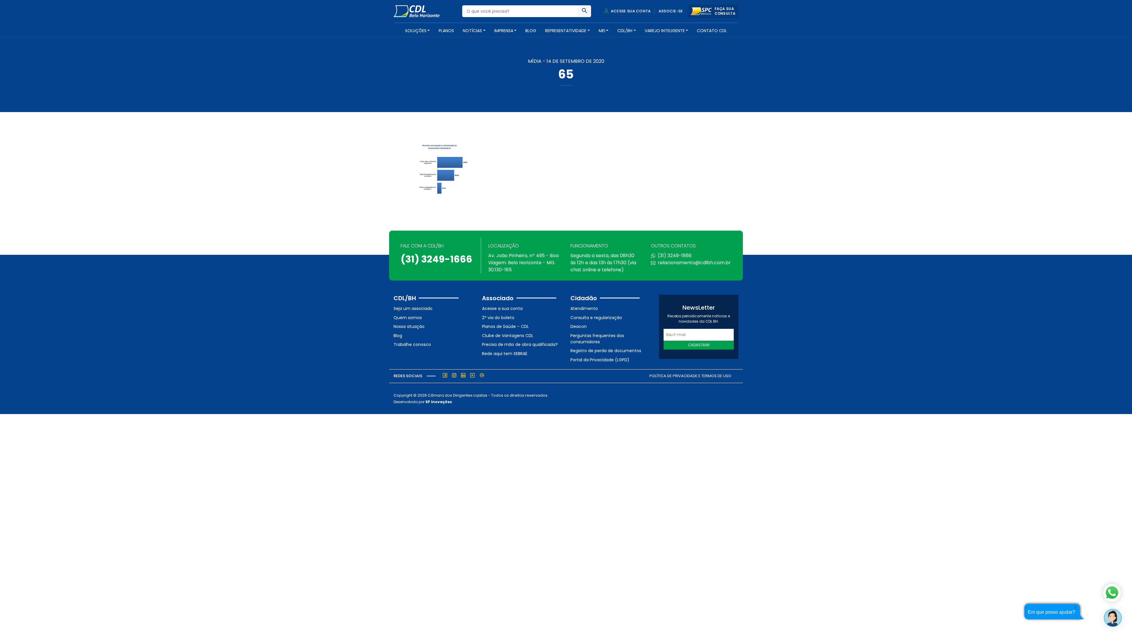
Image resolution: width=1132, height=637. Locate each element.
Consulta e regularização (596, 318)
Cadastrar (699, 344)
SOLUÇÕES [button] (416, 31)
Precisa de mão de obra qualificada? (520, 344)
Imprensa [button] (503, 31)
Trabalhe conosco (412, 344)
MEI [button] (602, 31)
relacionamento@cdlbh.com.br (694, 262)
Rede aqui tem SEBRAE (504, 354)
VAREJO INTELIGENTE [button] (665, 31)
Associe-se (671, 11)
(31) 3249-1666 (436, 259)
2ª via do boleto (498, 318)
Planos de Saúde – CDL (505, 326)
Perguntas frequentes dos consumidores (597, 339)
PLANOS (446, 31)
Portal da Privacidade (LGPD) (599, 360)
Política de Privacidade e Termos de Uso (690, 376)
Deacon (578, 326)
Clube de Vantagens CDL (507, 336)
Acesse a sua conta (502, 308)
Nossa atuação (409, 326)
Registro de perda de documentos (605, 351)
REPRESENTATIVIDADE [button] (565, 31)
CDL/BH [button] (624, 31)
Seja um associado (413, 308)
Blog (530, 31)
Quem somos (408, 318)
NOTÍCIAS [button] (472, 31)
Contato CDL (712, 31)
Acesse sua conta (630, 11)
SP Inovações (438, 401)
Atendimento (584, 308)
